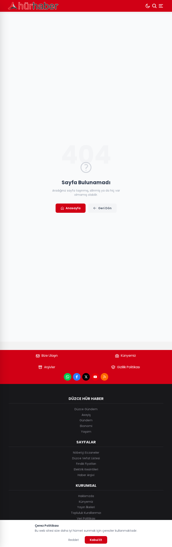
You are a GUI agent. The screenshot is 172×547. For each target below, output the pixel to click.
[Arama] (154, 5)
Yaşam (86, 432)
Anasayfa (73, 208)
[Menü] (161, 6)
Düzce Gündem (86, 409)
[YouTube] (95, 377)
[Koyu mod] (147, 5)
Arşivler (49, 367)
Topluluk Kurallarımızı (86, 513)
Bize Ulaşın (50, 355)
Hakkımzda (86, 496)
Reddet (73, 540)
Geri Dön (105, 208)
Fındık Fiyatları (86, 464)
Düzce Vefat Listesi (86, 458)
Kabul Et (96, 540)
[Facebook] (77, 377)
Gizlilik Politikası (128, 367)
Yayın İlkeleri (86, 507)
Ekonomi (86, 426)
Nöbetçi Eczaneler (86, 452)
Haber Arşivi (86, 475)
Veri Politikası (86, 518)
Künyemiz (128, 355)
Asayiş (86, 415)
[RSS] (104, 377)
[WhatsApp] (67, 377)
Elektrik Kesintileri (86, 469)
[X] (86, 377)
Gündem (86, 420)
